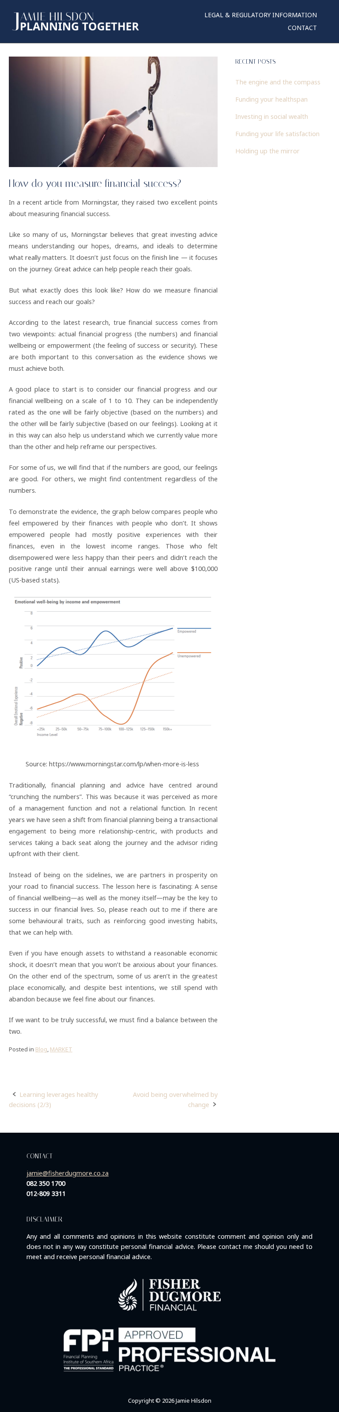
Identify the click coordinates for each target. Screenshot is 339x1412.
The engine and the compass (277, 82)
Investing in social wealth (271, 116)
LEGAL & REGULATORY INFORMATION (260, 15)
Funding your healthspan (271, 99)
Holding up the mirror (267, 151)
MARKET (61, 1049)
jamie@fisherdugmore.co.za (67, 1173)
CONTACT (302, 27)
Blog (41, 1049)
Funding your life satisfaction (277, 133)
